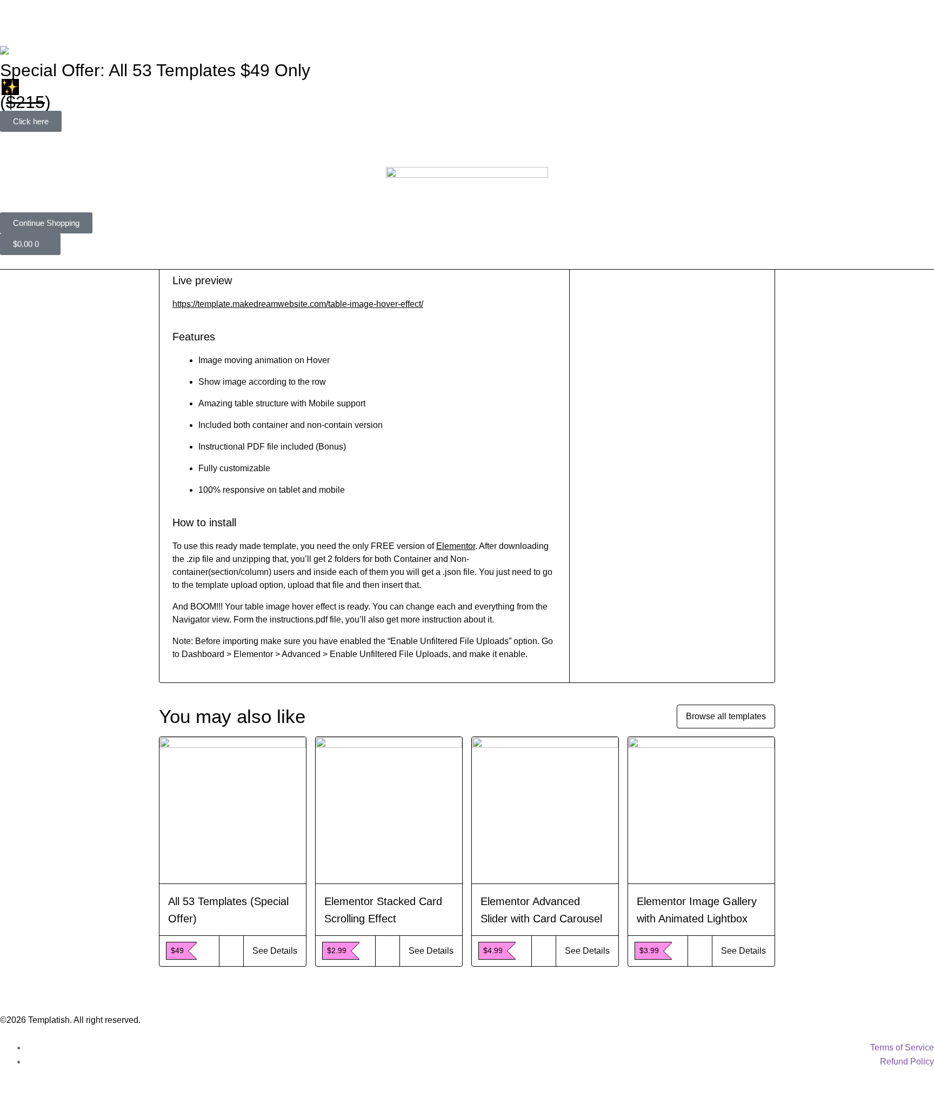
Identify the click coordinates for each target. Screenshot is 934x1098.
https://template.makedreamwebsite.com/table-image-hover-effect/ (297, 304)
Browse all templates (726, 716)
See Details (274, 950)
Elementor (455, 546)
